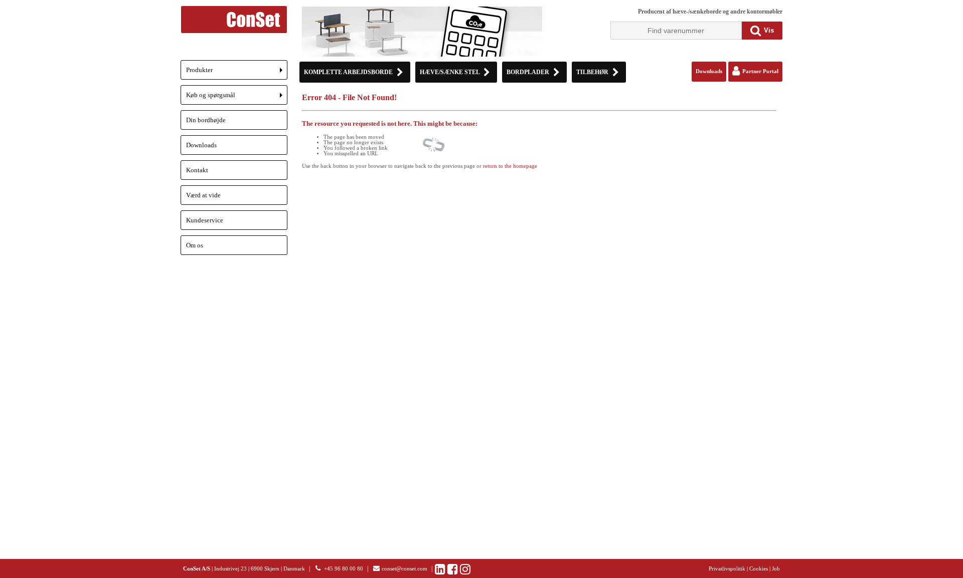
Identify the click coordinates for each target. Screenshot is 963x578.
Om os (194, 245)
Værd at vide (203, 195)
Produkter (236, 73)
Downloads (201, 145)
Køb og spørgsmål (236, 98)
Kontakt (197, 170)
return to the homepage (510, 166)
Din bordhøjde (206, 120)
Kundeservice (204, 220)
